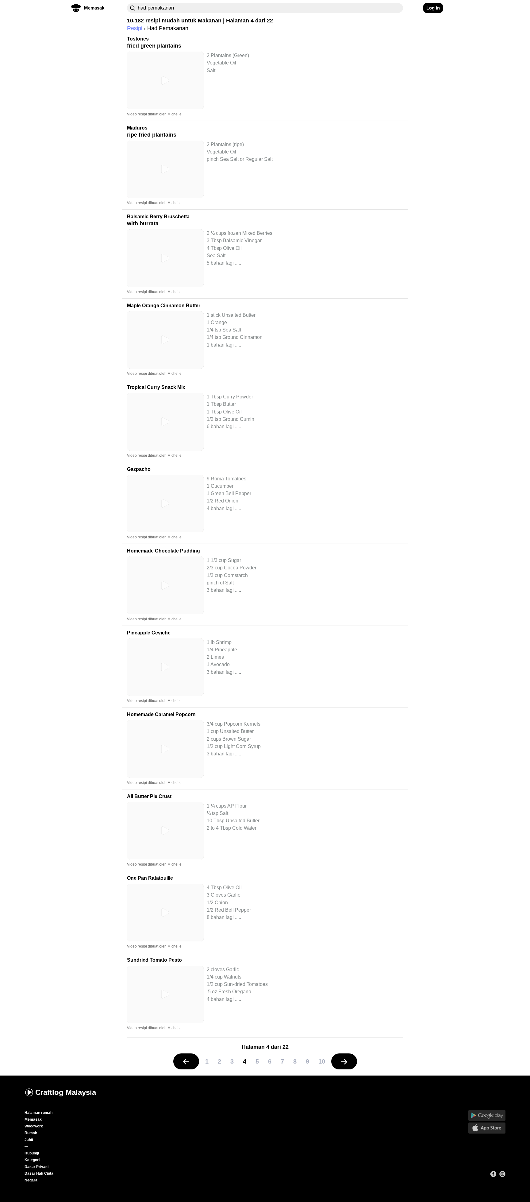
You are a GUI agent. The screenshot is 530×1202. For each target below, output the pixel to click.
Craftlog (65, 1092)
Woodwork (34, 1126)
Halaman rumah (38, 1113)
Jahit (29, 1140)
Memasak (33, 1119)
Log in (433, 7)
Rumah (31, 1133)
